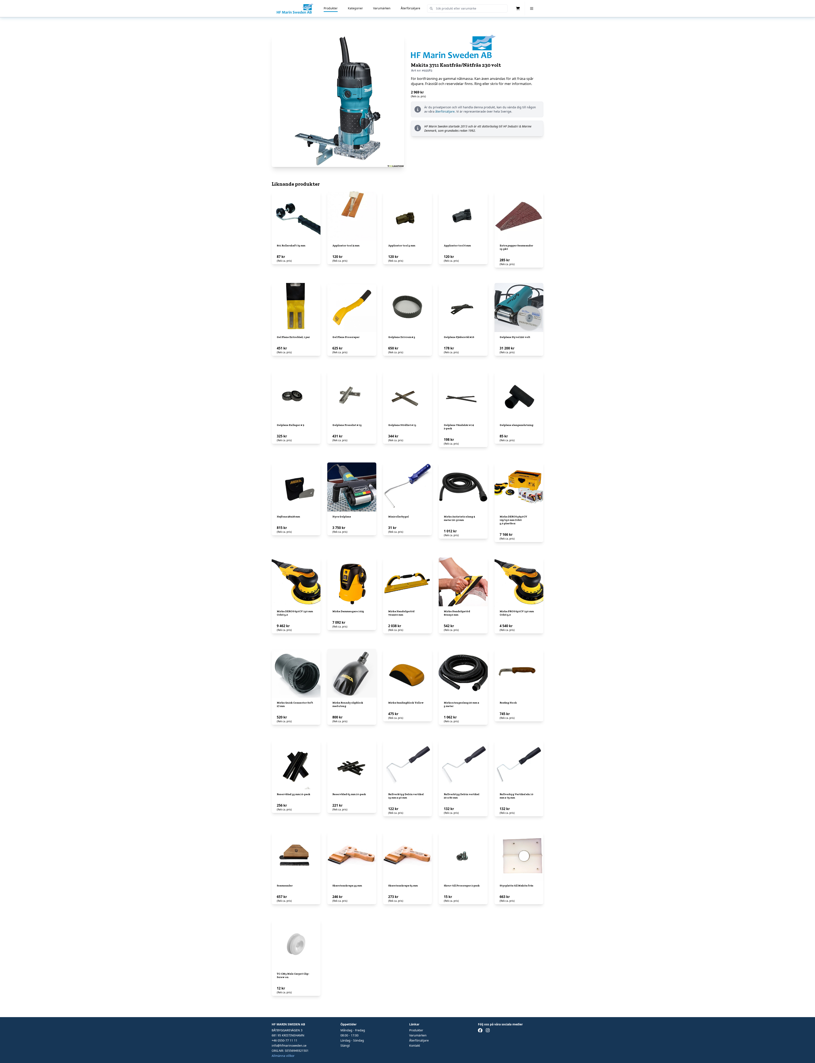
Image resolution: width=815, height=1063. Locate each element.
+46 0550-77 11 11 (284, 1040)
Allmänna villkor (283, 1056)
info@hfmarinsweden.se (289, 1045)
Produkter (331, 8)
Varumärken (382, 8)
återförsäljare (445, 111)
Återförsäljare (410, 8)
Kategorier (355, 8)
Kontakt (414, 1045)
